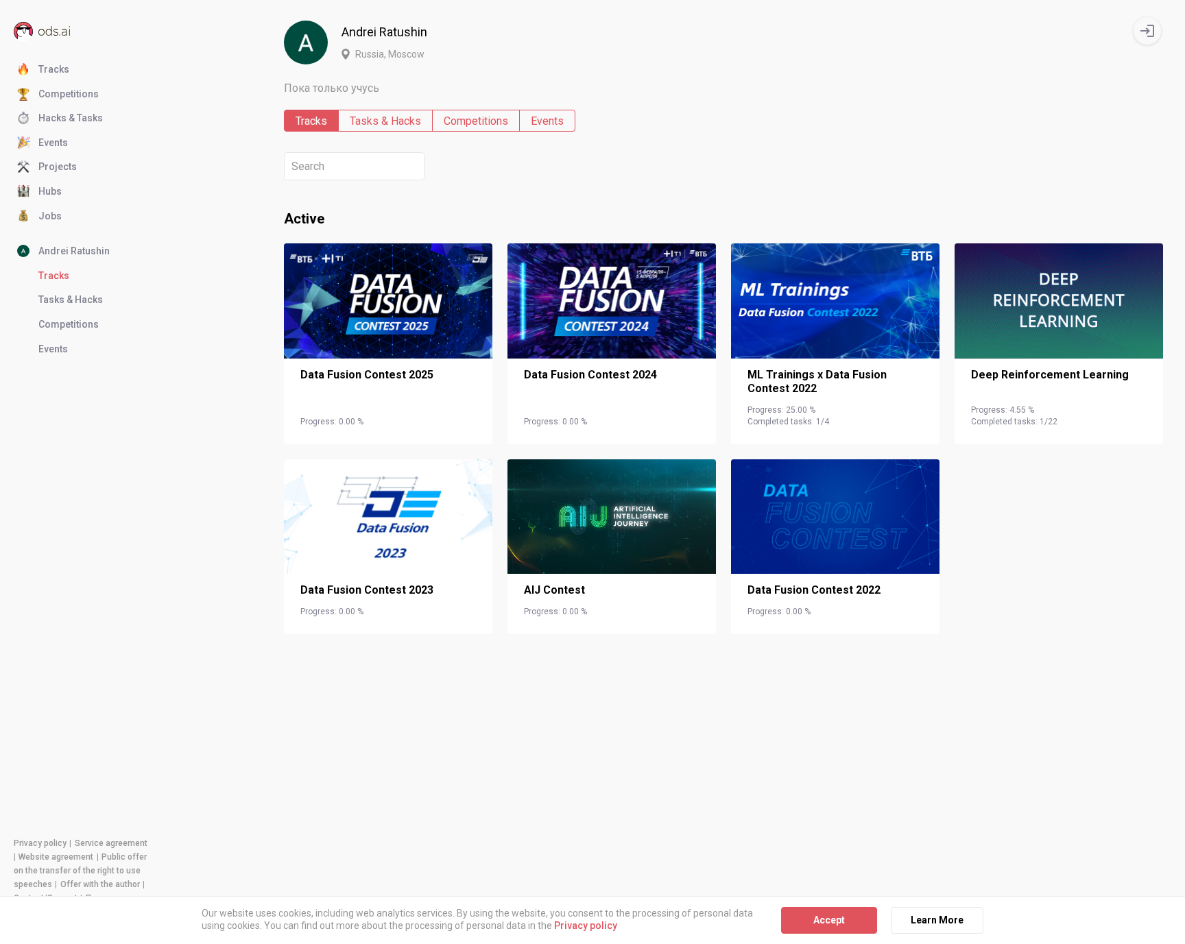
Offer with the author (100, 884)
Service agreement (111, 843)
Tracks (53, 69)
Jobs (50, 215)
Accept (829, 920)
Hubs (50, 191)
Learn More (937, 920)
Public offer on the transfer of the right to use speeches (80, 870)
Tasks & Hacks (385, 121)
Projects (57, 166)
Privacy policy (40, 843)
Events (53, 142)
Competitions (68, 93)
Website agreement (56, 857)
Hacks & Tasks (70, 117)
